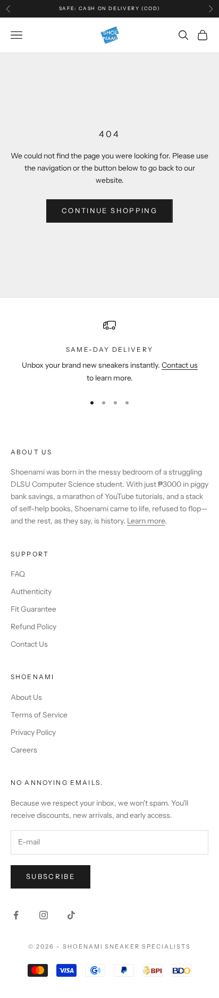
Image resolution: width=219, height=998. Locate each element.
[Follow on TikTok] (71, 915)
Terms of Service (39, 715)
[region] (109, 351)
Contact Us (29, 644)
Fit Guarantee (33, 609)
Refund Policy (33, 626)
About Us (26, 697)
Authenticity (31, 591)
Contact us (180, 365)
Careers (24, 750)
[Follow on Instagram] (43, 915)
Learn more (146, 521)
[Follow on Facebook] (16, 915)
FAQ (18, 574)
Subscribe (50, 876)
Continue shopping (109, 210)
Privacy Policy (33, 732)
